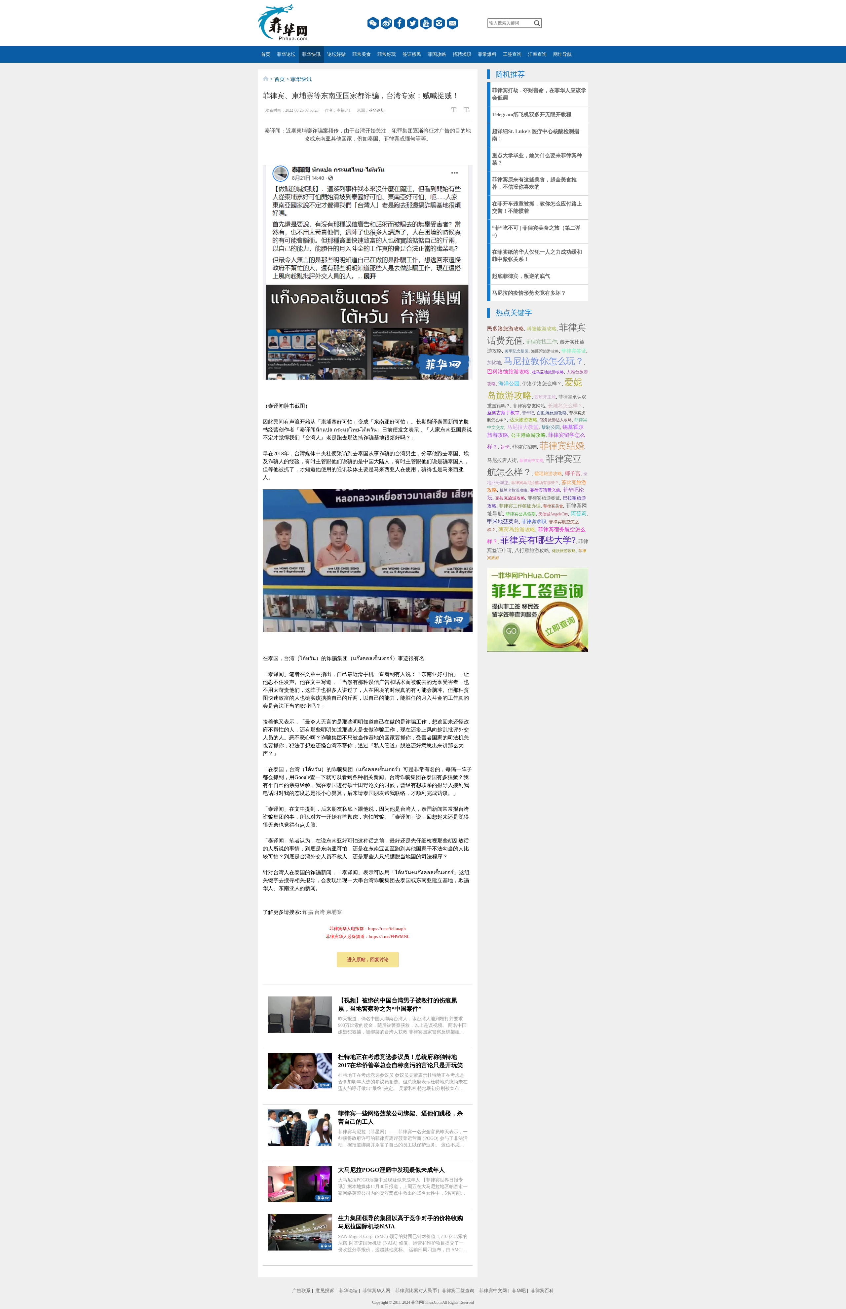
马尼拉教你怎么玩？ (544, 361)
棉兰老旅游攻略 (513, 490)
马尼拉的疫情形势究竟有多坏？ (529, 293)
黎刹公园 (550, 427)
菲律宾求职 (533, 521)
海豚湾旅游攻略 (545, 351)
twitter (412, 23)
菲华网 (417, 1302)
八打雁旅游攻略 (532, 550)
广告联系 (301, 1290)
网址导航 (562, 54)
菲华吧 (528, 413)
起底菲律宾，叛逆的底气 (521, 276)
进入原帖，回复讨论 (368, 959)
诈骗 (307, 912)
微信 (373, 23)
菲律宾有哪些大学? (538, 540)
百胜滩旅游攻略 (552, 412)
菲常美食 (361, 54)
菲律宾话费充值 (545, 490)
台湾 (319, 912)
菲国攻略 (437, 54)
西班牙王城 (545, 396)
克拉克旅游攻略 (510, 498)
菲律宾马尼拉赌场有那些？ (535, 482)
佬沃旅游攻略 (564, 550)
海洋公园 (508, 383)
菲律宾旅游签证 (544, 498)
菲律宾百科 (542, 1290)
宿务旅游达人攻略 (556, 420)
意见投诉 (325, 1290)
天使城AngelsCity (553, 514)
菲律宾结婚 (562, 446)
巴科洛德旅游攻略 (508, 371)
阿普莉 (579, 513)
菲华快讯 (311, 54)
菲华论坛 (286, 54)
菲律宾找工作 (541, 342)
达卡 (505, 447)
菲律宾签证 (573, 351)
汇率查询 (537, 54)
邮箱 (452, 23)
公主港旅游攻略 (528, 435)
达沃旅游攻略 (523, 419)
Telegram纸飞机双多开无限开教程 (531, 114)
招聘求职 (462, 54)
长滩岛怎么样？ (565, 405)
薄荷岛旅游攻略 (516, 529)
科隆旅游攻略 (542, 328)
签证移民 (412, 54)
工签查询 (512, 54)
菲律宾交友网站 (529, 405)
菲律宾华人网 (376, 1290)
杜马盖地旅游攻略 (548, 372)
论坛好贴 (336, 54)
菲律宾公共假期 (521, 513)
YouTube (426, 23)
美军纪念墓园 (516, 351)
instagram (439, 23)
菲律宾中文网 (531, 460)
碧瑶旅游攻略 (548, 473)
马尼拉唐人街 (502, 460)
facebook (399, 23)
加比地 (494, 362)
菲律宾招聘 (524, 447)
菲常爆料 (487, 54)
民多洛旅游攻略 (505, 328)
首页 (265, 54)
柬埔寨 (334, 912)
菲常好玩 (386, 54)
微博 (386, 23)
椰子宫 (573, 473)
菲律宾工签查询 (458, 1290)
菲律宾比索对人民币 (416, 1290)
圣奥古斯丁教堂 (503, 412)
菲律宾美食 (553, 506)
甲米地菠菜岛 (503, 521)
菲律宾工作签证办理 (520, 506)
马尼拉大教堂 (523, 427)
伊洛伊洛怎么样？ (542, 383)
